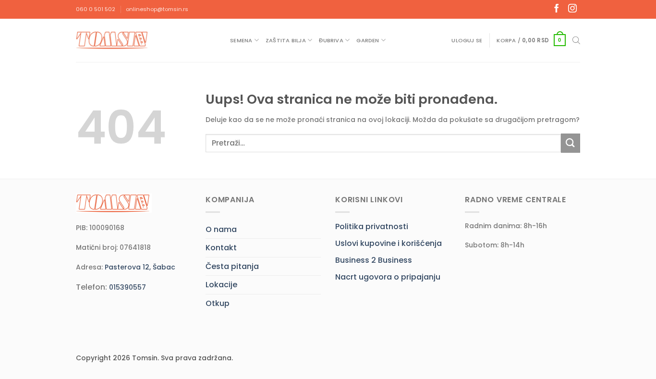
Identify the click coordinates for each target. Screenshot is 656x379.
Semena (241, 40)
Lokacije (221, 284)
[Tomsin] (113, 40)
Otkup (218, 303)
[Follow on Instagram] (572, 9)
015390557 (127, 287)
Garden (367, 40)
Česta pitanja (232, 266)
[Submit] (570, 143)
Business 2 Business (373, 260)
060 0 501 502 (95, 9)
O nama (221, 229)
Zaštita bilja (286, 40)
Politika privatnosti (371, 226)
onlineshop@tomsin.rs (157, 9)
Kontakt (221, 247)
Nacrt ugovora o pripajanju (387, 276)
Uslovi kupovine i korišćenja (388, 243)
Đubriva (331, 40)
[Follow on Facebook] (556, 9)
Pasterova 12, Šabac (140, 267)
